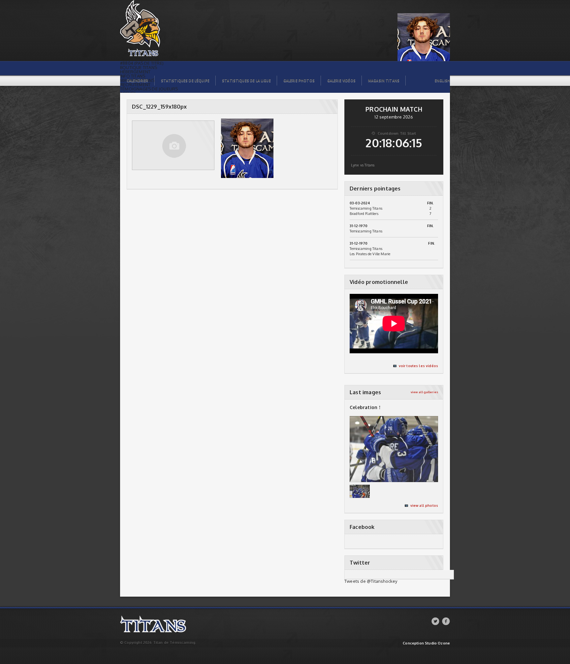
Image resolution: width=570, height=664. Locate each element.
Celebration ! (365, 407)
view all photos (424, 505)
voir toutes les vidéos (418, 366)
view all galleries (424, 392)
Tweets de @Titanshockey (370, 581)
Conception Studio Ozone (426, 643)
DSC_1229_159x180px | (140, 2)
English (442, 81)
